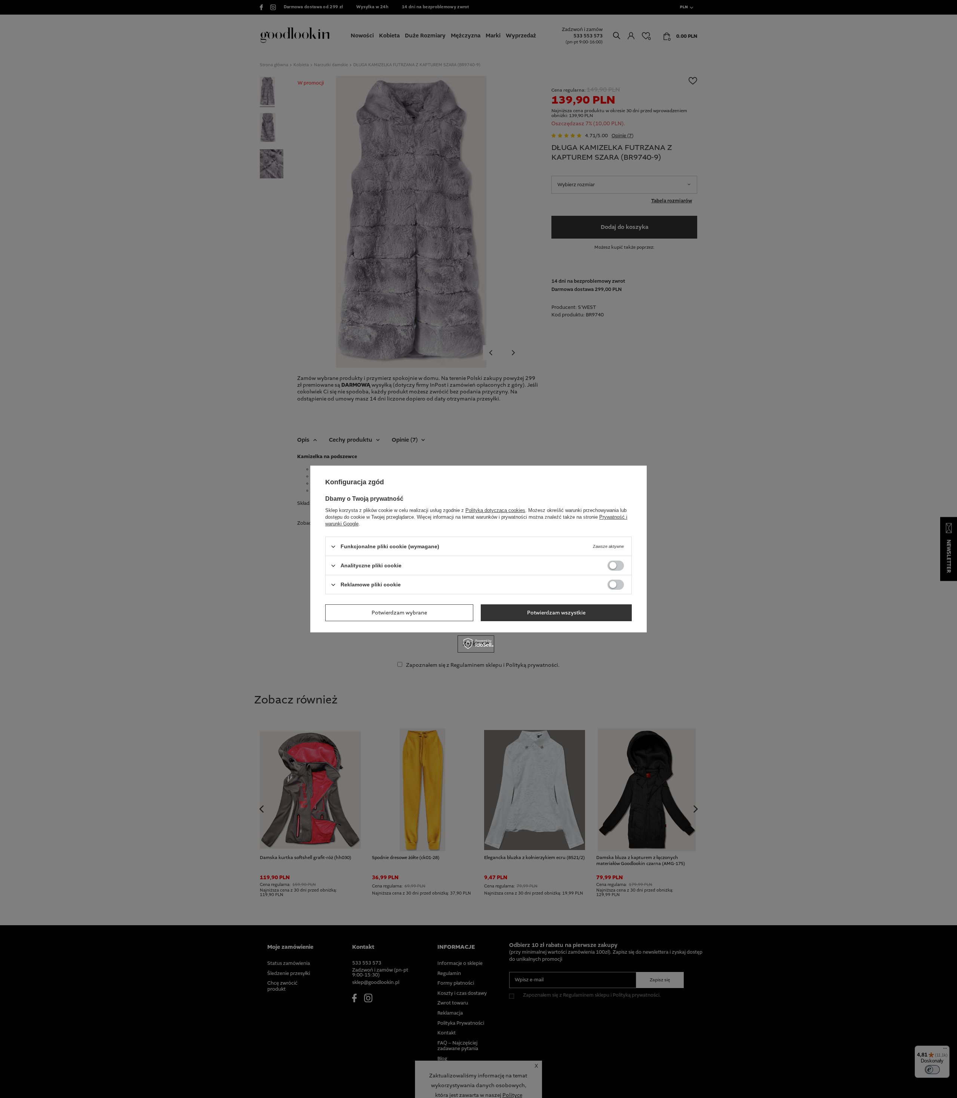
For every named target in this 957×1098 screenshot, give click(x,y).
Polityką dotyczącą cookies (495, 510)
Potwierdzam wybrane (399, 612)
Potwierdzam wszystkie (556, 612)
